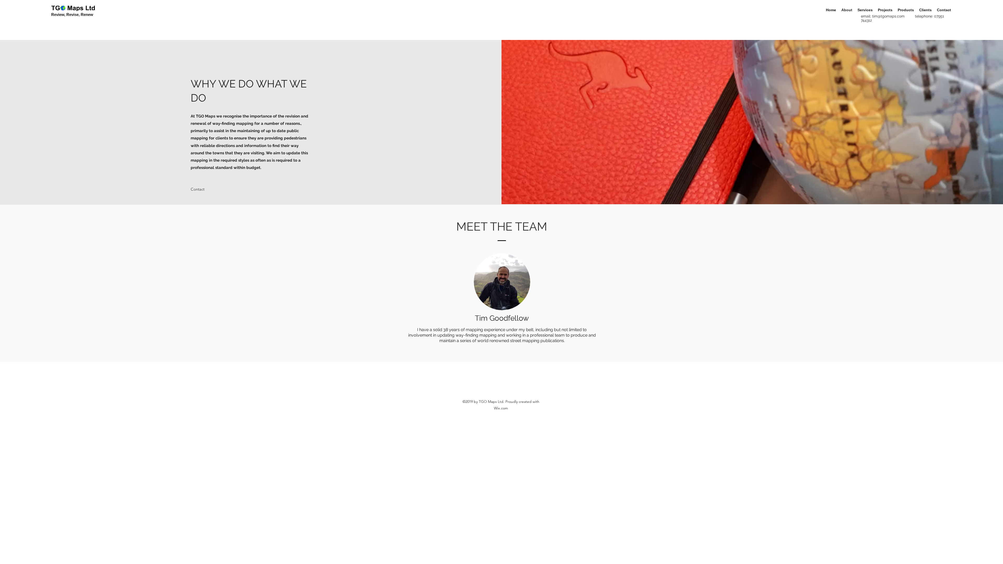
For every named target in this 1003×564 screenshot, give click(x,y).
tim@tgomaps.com (888, 16)
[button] (198, 189)
